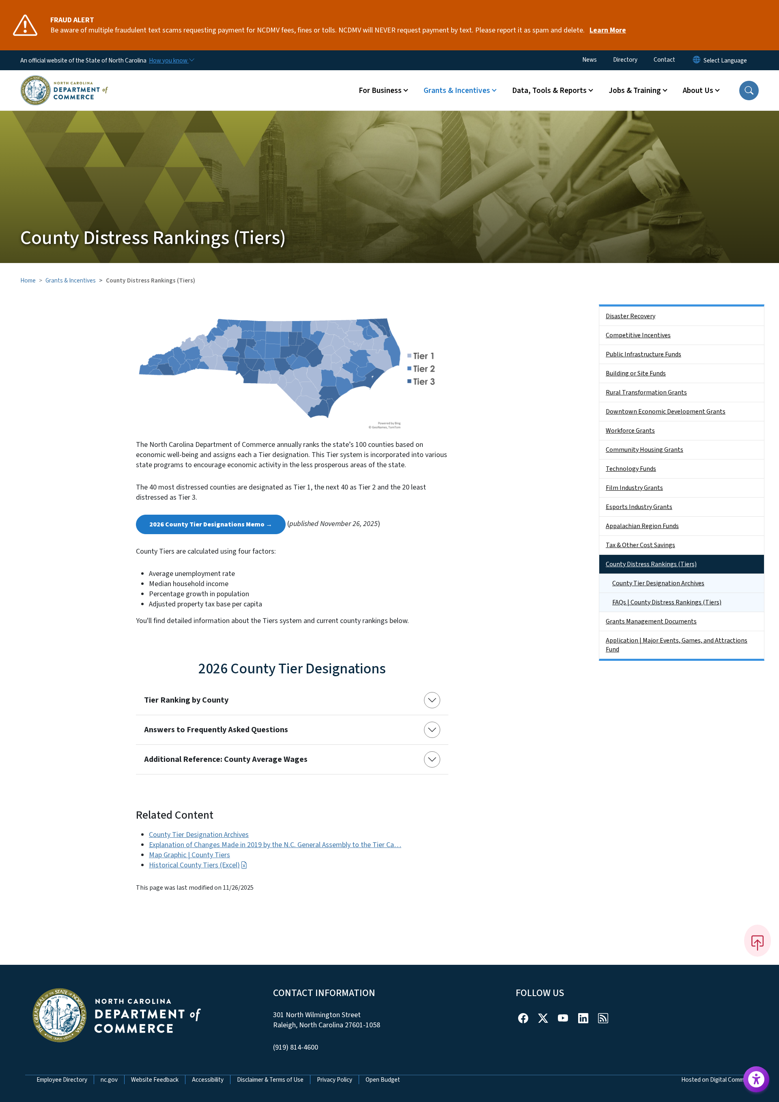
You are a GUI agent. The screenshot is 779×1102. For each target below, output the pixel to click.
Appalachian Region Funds (642, 526)
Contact (664, 59)
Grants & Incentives (70, 280)
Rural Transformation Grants (646, 392)
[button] (749, 90)
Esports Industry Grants (639, 506)
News (589, 59)
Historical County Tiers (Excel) (194, 865)
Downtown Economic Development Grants (665, 411)
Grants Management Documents (651, 621)
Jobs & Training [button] (635, 90)
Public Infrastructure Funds (643, 354)
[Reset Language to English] (696, 60)
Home (28, 280)
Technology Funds (631, 468)
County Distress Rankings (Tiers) (651, 564)
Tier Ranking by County (186, 700)
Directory (625, 59)
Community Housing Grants (644, 449)
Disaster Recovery (630, 316)
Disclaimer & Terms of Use (270, 1079)
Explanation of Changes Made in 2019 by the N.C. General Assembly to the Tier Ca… (275, 845)
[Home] (64, 80)
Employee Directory (62, 1079)
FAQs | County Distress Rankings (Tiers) (666, 602)
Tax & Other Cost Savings (640, 545)
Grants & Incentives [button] (457, 90)
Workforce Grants (630, 430)
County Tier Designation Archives (199, 835)
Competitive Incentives (638, 335)
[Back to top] (757, 940)
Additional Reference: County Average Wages (226, 759)
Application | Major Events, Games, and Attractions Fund (676, 645)
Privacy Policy (334, 1079)
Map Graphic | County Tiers (189, 855)
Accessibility (208, 1079)
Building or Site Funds (636, 373)
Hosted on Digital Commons (717, 1079)
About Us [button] (698, 90)
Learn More (608, 30)
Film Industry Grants (634, 487)
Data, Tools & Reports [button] (549, 90)
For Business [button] (380, 90)
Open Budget (383, 1079)
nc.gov (109, 1079)
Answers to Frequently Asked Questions (216, 729)
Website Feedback (155, 1079)
